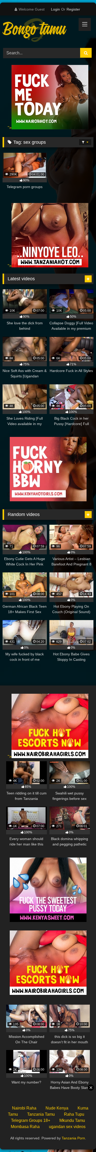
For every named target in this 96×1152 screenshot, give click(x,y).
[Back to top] (80, 1137)
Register (73, 9)
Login (55, 9)
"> (10, 128)
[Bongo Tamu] (39, 31)
